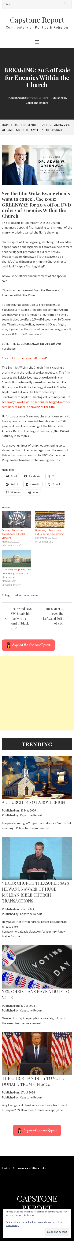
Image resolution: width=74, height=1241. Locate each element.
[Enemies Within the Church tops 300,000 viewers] (16, 519)
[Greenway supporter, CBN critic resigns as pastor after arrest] (16, 558)
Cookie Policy (12, 1225)
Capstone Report (37, 20)
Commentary (30, 595)
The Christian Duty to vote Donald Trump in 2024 (33, 1081)
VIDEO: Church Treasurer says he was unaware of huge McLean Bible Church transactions (35, 891)
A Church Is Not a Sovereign (33, 802)
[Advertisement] (37, 693)
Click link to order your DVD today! (24, 358)
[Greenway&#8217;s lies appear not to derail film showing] (50, 519)
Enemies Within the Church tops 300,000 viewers (13, 533)
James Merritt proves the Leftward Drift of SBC (53, 616)
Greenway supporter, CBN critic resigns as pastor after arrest (16, 573)
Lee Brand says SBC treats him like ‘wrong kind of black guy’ (21, 618)
